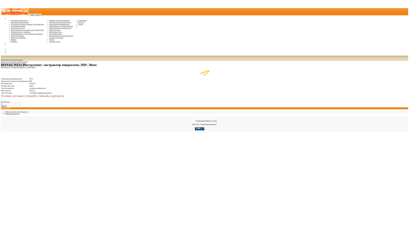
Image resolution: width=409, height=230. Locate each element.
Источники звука (55, 32)
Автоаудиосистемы (56, 38)
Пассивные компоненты (20, 22)
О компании (82, 20)
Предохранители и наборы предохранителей (27, 30)
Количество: (5, 102)
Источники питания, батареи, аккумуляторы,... (28, 24)
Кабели (13, 40)
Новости (81, 22)
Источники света (55, 34)
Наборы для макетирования (59, 20)
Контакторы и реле (18, 28)
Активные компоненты (19, 20)
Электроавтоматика (18, 26)
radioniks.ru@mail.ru (14, 45)
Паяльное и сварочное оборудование (14, 62)
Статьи (80, 24)
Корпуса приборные (18, 38)
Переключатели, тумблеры (20, 32)
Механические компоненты (59, 24)
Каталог (10, 18)
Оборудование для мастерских (60, 28)
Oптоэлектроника (17, 36)
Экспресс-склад (55, 41)
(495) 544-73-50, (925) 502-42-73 (16, 112)
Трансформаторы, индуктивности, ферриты (27, 34)
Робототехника (54, 30)
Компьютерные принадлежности (61, 36)
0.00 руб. (10, 53)
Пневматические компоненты (60, 22)
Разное (51, 40)
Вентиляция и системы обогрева (61, 26)
